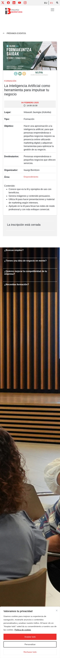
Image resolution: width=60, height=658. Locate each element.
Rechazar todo (30, 652)
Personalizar (30, 644)
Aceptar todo (30, 637)
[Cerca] (57, 610)
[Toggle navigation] (52, 9)
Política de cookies (23, 630)
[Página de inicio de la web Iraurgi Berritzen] (13, 11)
